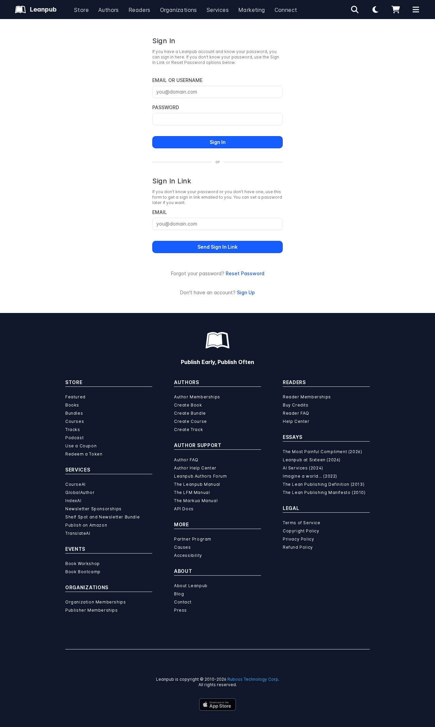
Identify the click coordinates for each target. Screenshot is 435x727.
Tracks (72, 429)
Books (72, 405)
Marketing (251, 9)
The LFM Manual (192, 492)
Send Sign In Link (217, 247)
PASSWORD (165, 107)
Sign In (218, 142)
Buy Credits (296, 405)
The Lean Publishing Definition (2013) (323, 484)
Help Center (296, 421)
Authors (108, 9)
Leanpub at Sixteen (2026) (312, 459)
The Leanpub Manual (197, 484)
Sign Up (246, 292)
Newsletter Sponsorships (93, 508)
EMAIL (159, 212)
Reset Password (245, 273)
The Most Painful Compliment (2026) (322, 451)
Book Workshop (82, 563)
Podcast (74, 437)
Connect (286, 9)
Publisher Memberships (91, 610)
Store (81, 9)
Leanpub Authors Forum (200, 476)
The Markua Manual (196, 500)
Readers (139, 9)
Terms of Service (301, 522)
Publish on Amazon (86, 525)
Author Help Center (195, 467)
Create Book (188, 405)
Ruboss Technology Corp (252, 679)
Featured (75, 396)
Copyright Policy (301, 530)
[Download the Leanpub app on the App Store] (217, 704)
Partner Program (192, 539)
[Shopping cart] (395, 9)
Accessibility (188, 555)
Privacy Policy (298, 539)
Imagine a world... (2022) (310, 476)
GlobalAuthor (79, 492)
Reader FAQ (296, 413)
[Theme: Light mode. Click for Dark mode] (375, 9)
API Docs (184, 508)
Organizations (178, 9)
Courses (74, 421)
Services (218, 9)
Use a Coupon (81, 445)
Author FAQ (186, 459)
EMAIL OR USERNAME (177, 80)
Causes (182, 547)
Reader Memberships (307, 396)
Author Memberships (197, 396)
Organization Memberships (95, 602)
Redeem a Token (83, 454)
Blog (179, 593)
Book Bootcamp (83, 571)
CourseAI (75, 484)
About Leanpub (191, 585)
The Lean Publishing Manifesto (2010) (324, 492)
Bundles (74, 413)
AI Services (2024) (303, 467)
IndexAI (73, 500)
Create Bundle (190, 413)
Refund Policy (298, 547)
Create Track (188, 429)
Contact (182, 602)
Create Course (190, 421)
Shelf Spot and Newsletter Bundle (102, 516)
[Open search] (355, 9)
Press (180, 610)
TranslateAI (77, 533)
